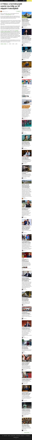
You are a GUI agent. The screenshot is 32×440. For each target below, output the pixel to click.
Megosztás (18, 11)
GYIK (2, 435)
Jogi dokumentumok (18, 435)
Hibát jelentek (5, 435)
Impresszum (9, 435)
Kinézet (25, 0)
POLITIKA (3, 11)
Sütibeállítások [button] (28, 435)
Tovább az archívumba (26, 432)
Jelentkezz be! (29, 0)
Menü (2, 0)
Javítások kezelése (13, 435)
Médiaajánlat (22, 435)
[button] (1, 43)
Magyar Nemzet (8, 14)
